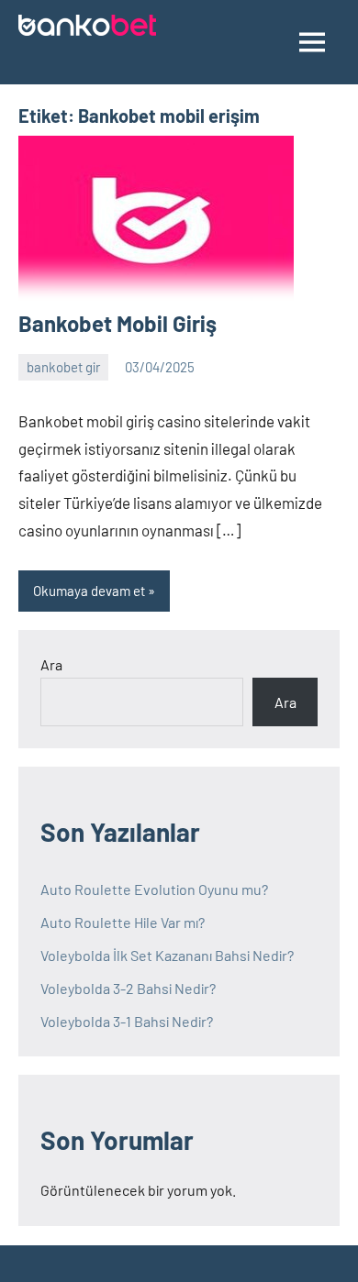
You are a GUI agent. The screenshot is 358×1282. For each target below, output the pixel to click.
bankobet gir (63, 367)
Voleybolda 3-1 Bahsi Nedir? (126, 1021)
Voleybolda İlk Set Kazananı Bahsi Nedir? (167, 955)
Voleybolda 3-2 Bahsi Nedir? (128, 988)
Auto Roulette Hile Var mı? (122, 922)
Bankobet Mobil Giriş (117, 323)
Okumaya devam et (89, 590)
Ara (51, 664)
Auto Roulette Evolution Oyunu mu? (154, 889)
